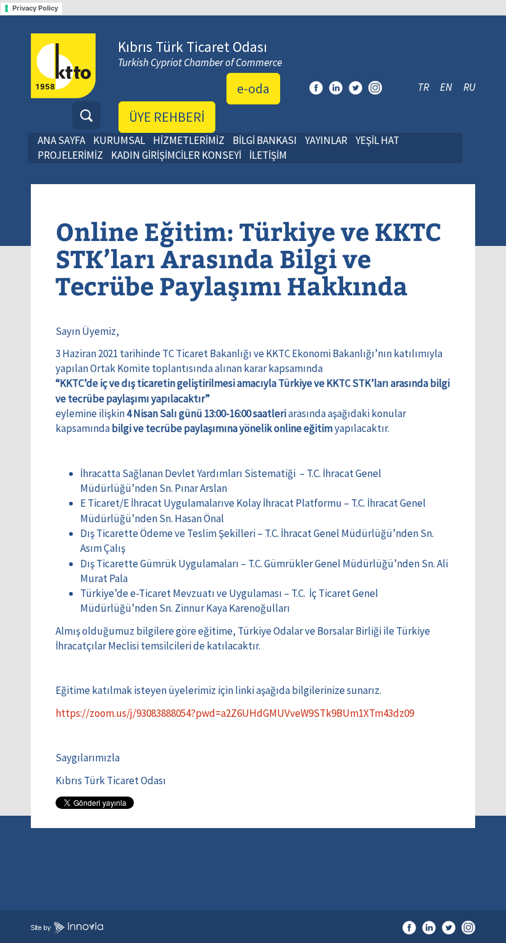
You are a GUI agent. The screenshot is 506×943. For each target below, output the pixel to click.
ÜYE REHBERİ (167, 116)
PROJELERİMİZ (70, 155)
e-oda (253, 88)
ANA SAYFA (61, 140)
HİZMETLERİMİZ (189, 140)
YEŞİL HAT (377, 140)
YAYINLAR (326, 140)
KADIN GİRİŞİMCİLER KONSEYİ (176, 155)
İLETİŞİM (268, 155)
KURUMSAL (119, 140)
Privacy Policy (35, 8)
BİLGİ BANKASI (265, 140)
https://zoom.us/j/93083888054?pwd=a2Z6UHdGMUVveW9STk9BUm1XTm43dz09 (235, 713)
